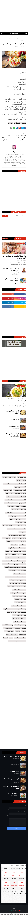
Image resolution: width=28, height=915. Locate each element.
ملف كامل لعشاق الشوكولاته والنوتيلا (17, 586)
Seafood (5, 638)
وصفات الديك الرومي (20, 602)
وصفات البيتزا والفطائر (20, 599)
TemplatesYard (10, 910)
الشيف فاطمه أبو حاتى (13, 506)
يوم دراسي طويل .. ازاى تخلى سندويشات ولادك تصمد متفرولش (10, 270)
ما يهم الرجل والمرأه (11, 557)
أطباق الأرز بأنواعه (21, 480)
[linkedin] (8, 302)
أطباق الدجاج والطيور (20, 487)
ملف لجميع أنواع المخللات (19, 589)
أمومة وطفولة (22, 516)
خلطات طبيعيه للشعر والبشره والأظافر (16, 541)
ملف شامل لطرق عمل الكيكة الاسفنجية (16, 577)
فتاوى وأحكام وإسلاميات (20, 551)
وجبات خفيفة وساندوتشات (19, 596)
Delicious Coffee (8, 628)
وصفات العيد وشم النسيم (19, 609)
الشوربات (23, 506)
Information (22, 634)
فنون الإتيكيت (8, 551)
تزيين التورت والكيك (21, 522)
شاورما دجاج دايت (14, 426)
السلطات (17, 123)
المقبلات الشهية (9, 512)
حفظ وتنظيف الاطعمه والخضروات (17, 535)
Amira (25, 46)
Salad (11, 638)
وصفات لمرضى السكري (20, 621)
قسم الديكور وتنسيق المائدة (12, 554)
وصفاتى (24, 628)
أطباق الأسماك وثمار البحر (19, 483)
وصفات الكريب (7, 609)
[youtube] (8, 294)
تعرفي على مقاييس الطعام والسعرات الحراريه (14, 525)
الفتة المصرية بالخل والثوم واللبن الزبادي (11, 787)
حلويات (15, 39)
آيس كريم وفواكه (22, 477)
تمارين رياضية (22, 528)
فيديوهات (23, 554)
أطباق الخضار (7, 483)
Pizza (24, 638)
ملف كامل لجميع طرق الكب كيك (18, 583)
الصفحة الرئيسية (22, 39)
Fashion (17, 631)
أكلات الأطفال (8, 500)
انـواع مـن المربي (13, 516)
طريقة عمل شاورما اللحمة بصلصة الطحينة (11, 435)
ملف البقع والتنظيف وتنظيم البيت (17, 570)
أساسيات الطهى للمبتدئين (9, 477)
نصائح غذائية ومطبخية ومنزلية (18, 593)
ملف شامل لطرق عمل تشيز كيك (18, 580)
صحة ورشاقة (14, 544)
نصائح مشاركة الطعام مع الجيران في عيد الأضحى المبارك (14, 257)
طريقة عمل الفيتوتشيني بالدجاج (12, 412)
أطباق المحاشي (8, 490)
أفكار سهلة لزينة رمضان (20, 500)
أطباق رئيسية (9, 493)
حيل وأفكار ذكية (6, 538)
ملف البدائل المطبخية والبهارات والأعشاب (15, 567)
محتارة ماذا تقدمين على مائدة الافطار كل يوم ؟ (14, 564)
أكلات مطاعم (14, 503)
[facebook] (20, 294)
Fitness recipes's (9, 631)
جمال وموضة (22, 532)
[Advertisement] (14, 16)
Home (14, 908)
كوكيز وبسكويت (22, 557)
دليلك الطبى (23, 544)
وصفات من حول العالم (20, 625)
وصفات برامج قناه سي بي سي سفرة (16, 612)
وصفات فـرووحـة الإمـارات (19, 618)
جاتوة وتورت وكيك (12, 528)
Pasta (7, 634)
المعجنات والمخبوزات (20, 512)
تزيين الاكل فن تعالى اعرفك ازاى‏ (18, 519)
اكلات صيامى (22, 503)
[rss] (20, 306)
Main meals (14, 634)
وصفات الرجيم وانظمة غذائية (19, 605)
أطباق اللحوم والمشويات (20, 490)
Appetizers (17, 628)
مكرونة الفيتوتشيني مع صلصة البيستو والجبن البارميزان (15, 400)
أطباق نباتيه (23, 496)
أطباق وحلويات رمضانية (12, 496)
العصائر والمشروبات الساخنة (19, 509)
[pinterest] (8, 298)
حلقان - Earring (22, 538)
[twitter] (20, 302)
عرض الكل (6, 238)
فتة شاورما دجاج (14, 419)
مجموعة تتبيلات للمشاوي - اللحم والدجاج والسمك (16, 561)
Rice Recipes (17, 638)
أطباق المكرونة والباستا (20, 493)
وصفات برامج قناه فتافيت (19, 615)
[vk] (8, 306)
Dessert (24, 631)
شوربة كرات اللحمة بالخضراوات (11, 794)
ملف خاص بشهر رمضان (20, 573)
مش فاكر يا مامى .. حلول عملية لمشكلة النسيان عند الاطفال (11, 281)
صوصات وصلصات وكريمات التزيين (17, 548)
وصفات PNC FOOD (8, 625)
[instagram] (20, 298)
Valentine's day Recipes (15, 641)
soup (24, 641)
